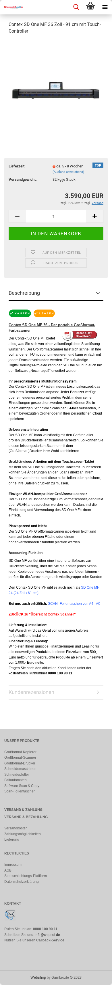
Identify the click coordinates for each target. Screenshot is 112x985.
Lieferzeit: (17, 166)
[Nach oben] (96, 976)
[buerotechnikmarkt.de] (11, 7)
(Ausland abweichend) (68, 172)
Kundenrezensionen (31, 692)
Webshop (38, 977)
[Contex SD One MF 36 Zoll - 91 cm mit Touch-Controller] (56, 83)
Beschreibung (24, 293)
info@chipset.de (47, 935)
